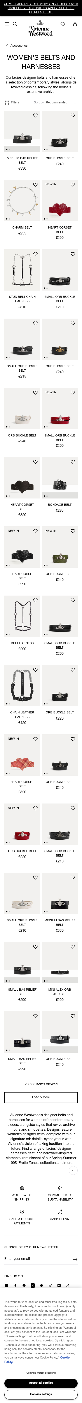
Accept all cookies (41, 1383)
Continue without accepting (41, 1373)
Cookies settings (41, 1394)
